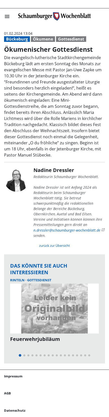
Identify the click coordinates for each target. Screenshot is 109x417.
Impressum (13, 376)
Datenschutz (14, 410)
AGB (7, 393)
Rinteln (17, 280)
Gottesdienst (71, 39)
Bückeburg (17, 39)
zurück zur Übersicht (54, 245)
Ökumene (43, 39)
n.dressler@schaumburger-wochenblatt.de (66, 230)
